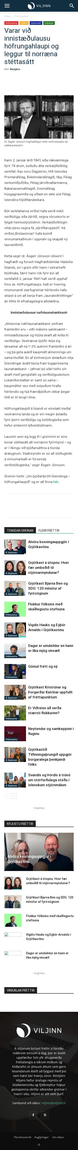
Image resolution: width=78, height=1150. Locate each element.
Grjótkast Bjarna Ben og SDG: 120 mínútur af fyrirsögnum (48, 588)
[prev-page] (7, 796)
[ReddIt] (52, 85)
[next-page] (14, 796)
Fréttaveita (21, 16)
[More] (62, 85)
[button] (7, 6)
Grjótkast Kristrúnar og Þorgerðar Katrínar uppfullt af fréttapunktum (50, 692)
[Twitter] (32, 85)
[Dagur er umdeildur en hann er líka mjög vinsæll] (15, 650)
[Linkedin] (42, 85)
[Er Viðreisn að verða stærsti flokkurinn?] (15, 713)
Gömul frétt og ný (42, 666)
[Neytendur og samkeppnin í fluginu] (15, 733)
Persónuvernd (22, 1137)
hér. (56, 482)
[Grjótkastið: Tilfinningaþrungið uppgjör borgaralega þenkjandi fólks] (15, 754)
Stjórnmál (36, 22)
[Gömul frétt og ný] (15, 671)
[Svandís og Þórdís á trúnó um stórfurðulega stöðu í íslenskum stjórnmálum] (15, 780)
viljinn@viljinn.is (54, 1103)
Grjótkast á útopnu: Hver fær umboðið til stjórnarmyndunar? (48, 567)
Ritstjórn (15, 69)
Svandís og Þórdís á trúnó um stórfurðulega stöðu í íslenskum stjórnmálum (49, 780)
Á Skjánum (11, 552)
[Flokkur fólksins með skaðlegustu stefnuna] (15, 609)
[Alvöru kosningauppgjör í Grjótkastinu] (15, 546)
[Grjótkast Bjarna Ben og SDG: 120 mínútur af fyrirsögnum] (15, 588)
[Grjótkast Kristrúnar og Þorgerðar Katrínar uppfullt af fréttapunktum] (15, 692)
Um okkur (58, 1137)
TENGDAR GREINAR (20, 530)
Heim (7, 16)
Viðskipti (49, 22)
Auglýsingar (41, 1137)
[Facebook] (22, 85)
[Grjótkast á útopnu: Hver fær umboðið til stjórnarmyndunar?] (15, 567)
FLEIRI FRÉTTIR (49, 530)
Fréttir (24, 22)
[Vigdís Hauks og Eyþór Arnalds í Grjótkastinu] (15, 629)
